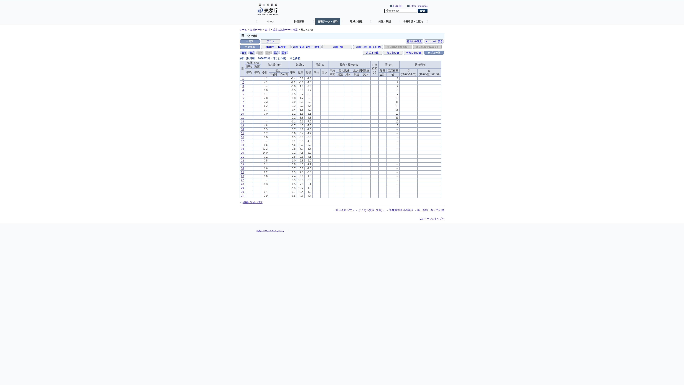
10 (242, 113)
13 (242, 125)
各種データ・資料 (328, 21)
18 (242, 144)
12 (242, 121)
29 (242, 187)
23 (242, 164)
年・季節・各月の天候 (430, 210)
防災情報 (299, 21)
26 (242, 176)
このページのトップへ (431, 218)
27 (242, 180)
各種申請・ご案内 (413, 21)
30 (242, 191)
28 (242, 184)
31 (242, 195)
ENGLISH (398, 6)
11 (242, 117)
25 (242, 172)
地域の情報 (356, 21)
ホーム (270, 21)
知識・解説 (385, 21)
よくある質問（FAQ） (371, 210)
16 (242, 137)
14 (242, 129)
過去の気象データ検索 (285, 29)
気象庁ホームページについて (270, 230)
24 (242, 168)
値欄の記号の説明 (253, 202)
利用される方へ (345, 210)
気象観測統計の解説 (401, 210)
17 (242, 141)
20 (242, 152)
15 (242, 133)
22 (242, 160)
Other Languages (419, 6)
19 (242, 148)
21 (242, 156)
